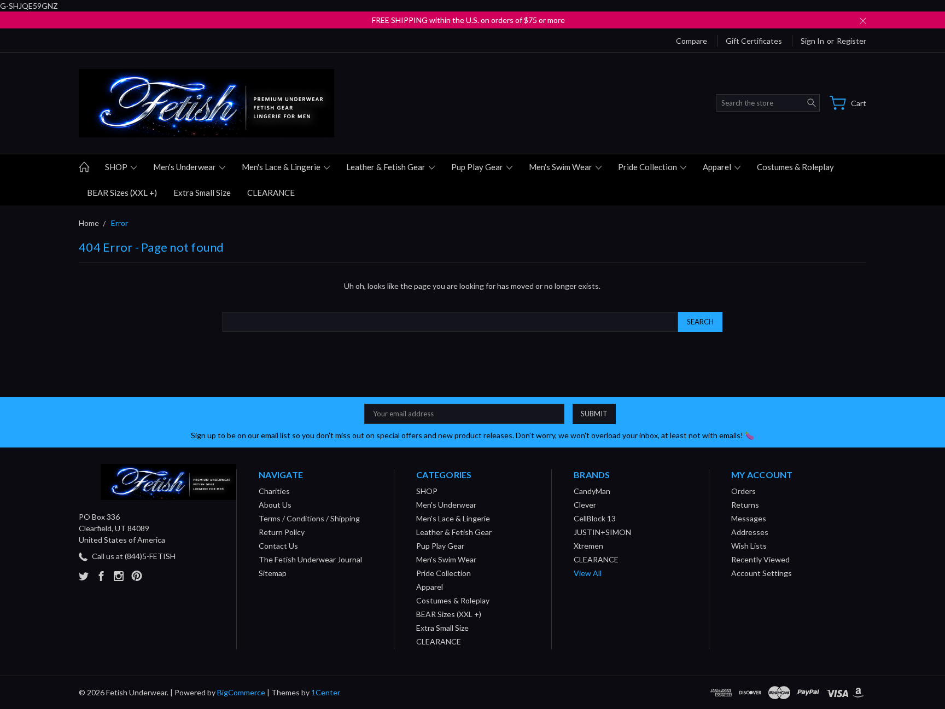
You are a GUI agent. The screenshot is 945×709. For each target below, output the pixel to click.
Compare (691, 40)
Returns (745, 504)
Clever (585, 504)
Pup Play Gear (478, 167)
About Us (275, 504)
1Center (325, 692)
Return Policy (282, 532)
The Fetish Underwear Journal (310, 559)
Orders (743, 491)
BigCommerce (241, 692)
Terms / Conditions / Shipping (309, 518)
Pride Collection (648, 167)
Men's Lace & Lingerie (282, 167)
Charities (274, 491)
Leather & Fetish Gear (386, 167)
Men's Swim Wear (561, 167)
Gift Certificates (754, 40)
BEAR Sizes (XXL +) (122, 192)
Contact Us (278, 545)
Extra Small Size (202, 192)
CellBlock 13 (595, 518)
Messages (748, 518)
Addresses (749, 532)
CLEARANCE (271, 192)
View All (588, 573)
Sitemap (273, 573)
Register (851, 40)
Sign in (812, 40)
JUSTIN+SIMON (602, 532)
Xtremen (588, 545)
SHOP (117, 167)
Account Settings (761, 573)
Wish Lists (749, 545)
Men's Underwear (185, 167)
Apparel (718, 167)
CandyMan (592, 491)
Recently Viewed (760, 559)
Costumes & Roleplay (795, 167)
